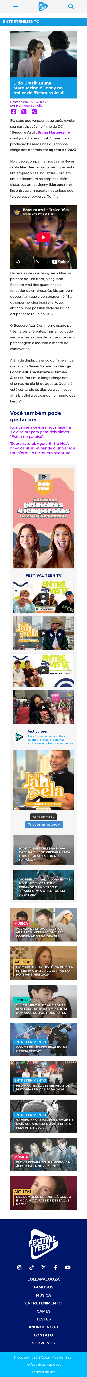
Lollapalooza (44, 1279)
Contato (43, 1335)
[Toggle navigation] (15, 6)
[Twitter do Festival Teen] (43, 1267)
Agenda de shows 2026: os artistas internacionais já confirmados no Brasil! (40, 932)
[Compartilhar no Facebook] (13, 112)
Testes (43, 1319)
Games (44, 1311)
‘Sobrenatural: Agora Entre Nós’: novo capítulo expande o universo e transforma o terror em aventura (42, 448)
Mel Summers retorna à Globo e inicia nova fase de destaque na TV (43, 1200)
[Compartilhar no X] (24, 112)
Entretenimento (21, 21)
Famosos (43, 1287)
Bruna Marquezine (54, 132)
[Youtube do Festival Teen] (67, 1267)
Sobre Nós (43, 1343)
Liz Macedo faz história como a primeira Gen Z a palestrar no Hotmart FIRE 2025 (44, 970)
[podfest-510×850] (43, 518)
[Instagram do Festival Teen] (19, 1267)
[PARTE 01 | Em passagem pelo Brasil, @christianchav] (43, 780)
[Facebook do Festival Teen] (55, 1267)
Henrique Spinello (29, 105)
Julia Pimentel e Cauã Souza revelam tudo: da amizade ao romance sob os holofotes (42, 1009)
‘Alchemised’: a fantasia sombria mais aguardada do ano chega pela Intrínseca (45, 1124)
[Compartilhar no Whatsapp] (34, 112)
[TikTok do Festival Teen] (31, 1267)
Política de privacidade (43, 1364)
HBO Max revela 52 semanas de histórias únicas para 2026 (43, 1087)
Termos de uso (44, 1372)
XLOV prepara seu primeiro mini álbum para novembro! (43, 1164)
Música (43, 1295)
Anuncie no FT (44, 1327)
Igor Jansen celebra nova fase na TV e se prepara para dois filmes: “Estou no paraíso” (40, 432)
